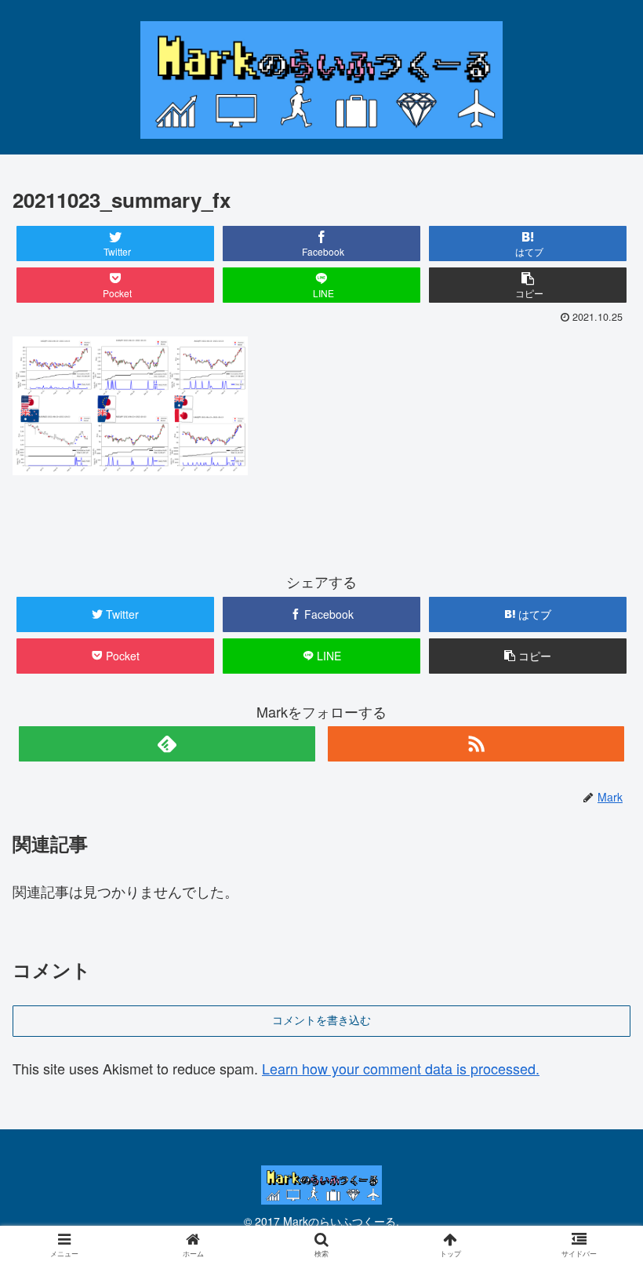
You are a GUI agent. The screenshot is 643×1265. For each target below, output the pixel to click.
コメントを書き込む (321, 1020)
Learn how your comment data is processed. (400, 1068)
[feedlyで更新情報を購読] (167, 744)
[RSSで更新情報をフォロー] (476, 744)
